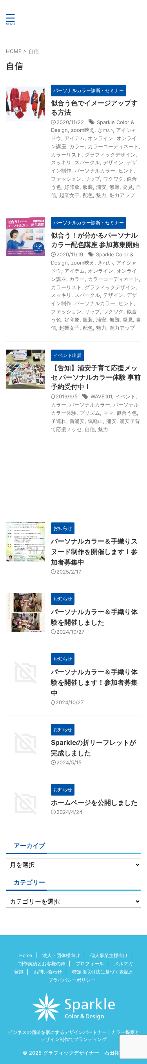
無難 (114, 187)
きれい (105, 130)
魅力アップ (122, 195)
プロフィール (90, 963)
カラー (77, 146)
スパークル (87, 162)
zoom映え (82, 130)
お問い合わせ (48, 972)
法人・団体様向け (61, 955)
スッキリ (61, 162)
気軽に (95, 421)
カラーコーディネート (113, 146)
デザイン (113, 162)
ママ (108, 413)
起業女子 (69, 195)
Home (25, 955)
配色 (88, 195)
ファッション (66, 179)
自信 (90, 429)
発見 (128, 187)
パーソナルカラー (94, 170)
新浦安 (77, 421)
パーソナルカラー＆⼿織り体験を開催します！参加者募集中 (94, 682)
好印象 (72, 187)
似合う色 (126, 413)
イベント (125, 396)
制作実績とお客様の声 (41, 963)
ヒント (126, 170)
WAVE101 (101, 396)
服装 (88, 187)
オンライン (100, 138)
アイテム (74, 138)
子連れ (58, 421)
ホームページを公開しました (94, 802)
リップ (92, 179)
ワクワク (113, 179)
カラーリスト (66, 154)
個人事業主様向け (109, 955)
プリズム (90, 413)
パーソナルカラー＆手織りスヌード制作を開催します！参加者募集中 (94, 551)
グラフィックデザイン (110, 154)
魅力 (101, 195)
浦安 (101, 187)
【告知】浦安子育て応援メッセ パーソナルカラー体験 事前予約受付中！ (96, 377)
